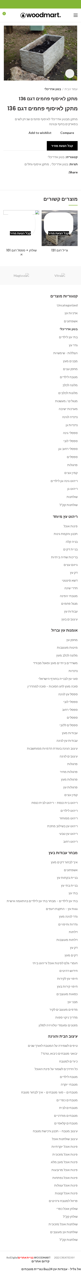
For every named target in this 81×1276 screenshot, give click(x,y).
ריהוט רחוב (70, 841)
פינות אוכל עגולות (66, 1185)
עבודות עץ (71, 611)
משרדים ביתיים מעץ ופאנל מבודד (55, 663)
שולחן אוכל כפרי (67, 1209)
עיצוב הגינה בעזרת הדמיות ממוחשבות (52, 748)
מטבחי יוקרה (69, 1084)
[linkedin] (35, 4)
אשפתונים (71, 321)
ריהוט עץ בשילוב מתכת (62, 826)
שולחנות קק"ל (69, 505)
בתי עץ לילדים (68, 337)
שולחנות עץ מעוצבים (64, 1232)
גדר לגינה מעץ (68, 916)
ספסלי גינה (70, 433)
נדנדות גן (72, 425)
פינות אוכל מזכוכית (65, 1154)
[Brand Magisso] (21, 275)
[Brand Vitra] (59, 275)
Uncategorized (67, 305)
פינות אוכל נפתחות (65, 1178)
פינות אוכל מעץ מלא (64, 1162)
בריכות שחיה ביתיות (64, 557)
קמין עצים (71, 473)
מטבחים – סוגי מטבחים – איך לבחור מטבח (49, 1092)
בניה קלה (72, 541)
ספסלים (72, 457)
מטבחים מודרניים (66, 1115)
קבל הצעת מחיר (62, 146)
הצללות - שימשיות (65, 353)
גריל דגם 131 (59, 250)
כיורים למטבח (68, 1061)
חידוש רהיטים (68, 971)
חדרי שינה (71, 588)
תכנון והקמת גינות (66, 534)
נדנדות (73, 671)
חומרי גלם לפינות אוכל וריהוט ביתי (55, 963)
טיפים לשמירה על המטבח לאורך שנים (53, 1045)
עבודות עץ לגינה (67, 740)
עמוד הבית (71, 89)
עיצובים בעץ (69, 619)
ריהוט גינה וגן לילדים (64, 481)
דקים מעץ (71, 955)
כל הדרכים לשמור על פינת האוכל (56, 1069)
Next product (5, 89)
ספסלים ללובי (68, 725)
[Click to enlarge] (69, 73)
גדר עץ (73, 345)
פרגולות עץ (70, 787)
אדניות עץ (71, 313)
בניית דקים (70, 549)
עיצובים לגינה (69, 756)
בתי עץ (73, 893)
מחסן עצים (70, 369)
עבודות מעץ (70, 733)
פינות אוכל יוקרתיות (65, 1146)
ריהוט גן (72, 489)
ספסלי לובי (70, 441)
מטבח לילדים (69, 377)
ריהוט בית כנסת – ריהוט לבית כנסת (55, 803)
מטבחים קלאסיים (66, 1123)
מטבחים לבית (68, 1108)
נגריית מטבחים (32, 1269)
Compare (67, 132)
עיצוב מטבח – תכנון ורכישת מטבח (55, 1131)
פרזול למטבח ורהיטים (63, 1201)
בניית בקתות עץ (67, 877)
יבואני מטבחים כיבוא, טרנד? (59, 1053)
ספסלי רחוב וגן (68, 449)
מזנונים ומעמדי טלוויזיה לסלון (58, 1025)
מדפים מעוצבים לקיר (64, 1009)
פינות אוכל (71, 526)
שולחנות (72, 497)
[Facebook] (51, 4)
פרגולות (72, 465)
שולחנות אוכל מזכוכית (63, 1224)
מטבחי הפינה (69, 596)
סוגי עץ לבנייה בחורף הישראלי (58, 679)
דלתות (73, 932)
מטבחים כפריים (67, 1100)
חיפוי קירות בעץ (67, 986)
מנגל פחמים (69, 603)
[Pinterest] (40, 4)
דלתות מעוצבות (67, 940)
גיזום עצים (71, 565)
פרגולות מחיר (69, 772)
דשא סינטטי (70, 580)
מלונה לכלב (70, 385)
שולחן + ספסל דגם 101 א (21, 252)
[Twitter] (45, 4)
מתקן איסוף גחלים (37, 164)
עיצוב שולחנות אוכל (65, 1139)
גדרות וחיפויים (68, 924)
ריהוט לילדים (69, 810)
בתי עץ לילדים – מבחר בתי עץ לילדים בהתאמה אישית (42, 901)
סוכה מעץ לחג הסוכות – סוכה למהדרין (52, 686)
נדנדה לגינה (70, 417)
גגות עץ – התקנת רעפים (62, 909)
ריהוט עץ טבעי (68, 833)
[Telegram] (30, 4)
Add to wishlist (40, 132)
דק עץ (74, 572)
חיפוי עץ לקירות (67, 978)
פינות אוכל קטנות (66, 1193)
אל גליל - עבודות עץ (67, 1269)
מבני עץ (73, 1002)
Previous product (14, 89)
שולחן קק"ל (70, 1216)
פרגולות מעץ (69, 779)
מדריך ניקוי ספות (66, 1017)
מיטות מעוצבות (67, 647)
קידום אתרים (41, 1261)
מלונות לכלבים (68, 393)
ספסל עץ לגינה (68, 694)
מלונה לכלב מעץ (67, 655)
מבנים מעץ (70, 361)
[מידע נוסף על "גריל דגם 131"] (59, 224)
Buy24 (47, 1269)
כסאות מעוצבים (67, 994)
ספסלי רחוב (70, 709)
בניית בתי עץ (69, 885)
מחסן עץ (72, 640)
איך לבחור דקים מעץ (64, 862)
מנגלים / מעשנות (66, 401)
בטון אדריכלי (52, 89)
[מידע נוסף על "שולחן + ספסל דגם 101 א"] (20, 224)
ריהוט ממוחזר (68, 818)
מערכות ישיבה (68, 409)
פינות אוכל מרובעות (65, 1170)
